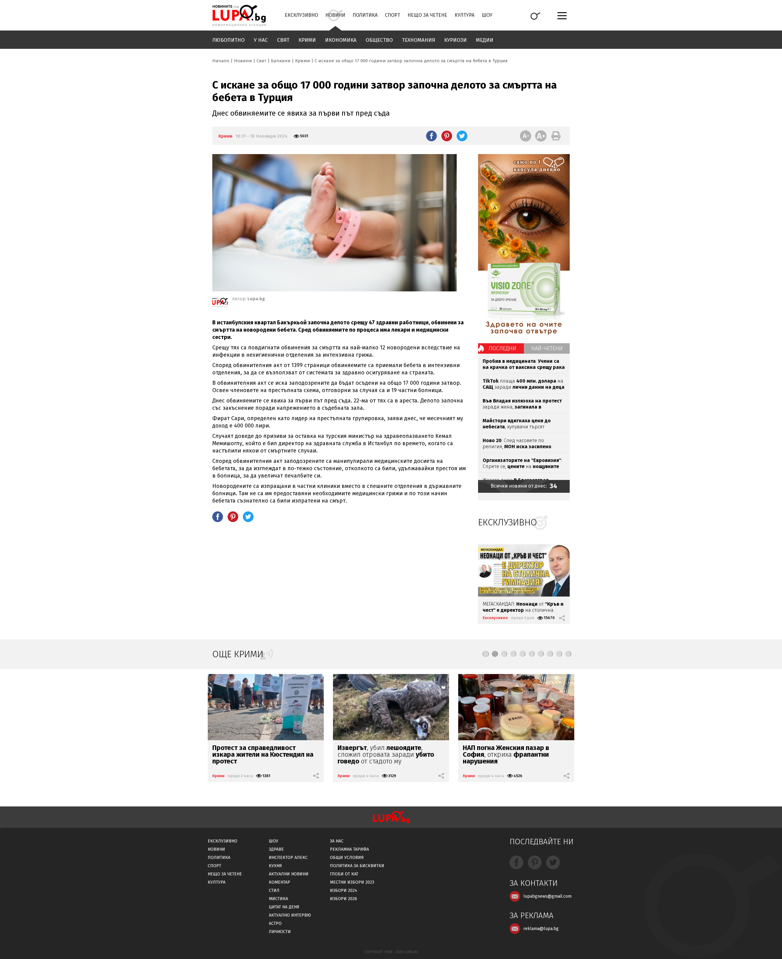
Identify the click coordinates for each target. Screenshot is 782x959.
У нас (261, 40)
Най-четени (547, 348)
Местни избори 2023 (352, 882)
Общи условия (347, 857)
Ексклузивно (301, 15)
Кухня (275, 865)
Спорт (392, 15)
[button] (486, 654)
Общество (379, 40)
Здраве (276, 849)
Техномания (418, 40)
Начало (220, 60)
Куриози (455, 40)
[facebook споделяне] (431, 136)
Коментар (279, 882)
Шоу (487, 15)
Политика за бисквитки (357, 865)
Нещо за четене (427, 15)
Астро (275, 923)
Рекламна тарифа (349, 849)
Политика (365, 15)
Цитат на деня (284, 907)
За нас (336, 841)
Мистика (278, 898)
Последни (502, 348)
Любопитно (228, 40)
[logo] (239, 16)
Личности (280, 931)
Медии (484, 40)
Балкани (281, 60)
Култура (464, 15)
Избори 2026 (343, 898)
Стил (274, 890)
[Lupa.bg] (220, 303)
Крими (307, 40)
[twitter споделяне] (462, 136)
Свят (283, 40)
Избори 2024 (343, 890)
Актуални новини (289, 874)
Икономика (340, 40)
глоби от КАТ (344, 874)
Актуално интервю (290, 915)
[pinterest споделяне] (446, 136)
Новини (335, 15)
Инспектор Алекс (288, 857)
